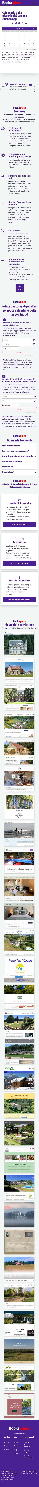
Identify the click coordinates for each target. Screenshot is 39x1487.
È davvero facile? (8, 472)
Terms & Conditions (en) (30, 1471)
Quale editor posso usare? (11, 446)
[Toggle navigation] (34, 3)
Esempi (6, 1450)
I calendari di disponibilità (12, 484)
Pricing (6, 1446)
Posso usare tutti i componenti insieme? (15, 451)
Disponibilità (19, 524)
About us (17, 1442)
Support (17, 1446)
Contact (16, 1453)
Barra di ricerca (31, 484)
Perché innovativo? (8, 467)
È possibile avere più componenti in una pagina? (18, 456)
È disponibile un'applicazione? (12, 462)
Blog (15, 1450)
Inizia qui (19, 288)
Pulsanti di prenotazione (20, 487)
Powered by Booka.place (31, 49)
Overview (7, 1442)
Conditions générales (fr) (29, 1473)
